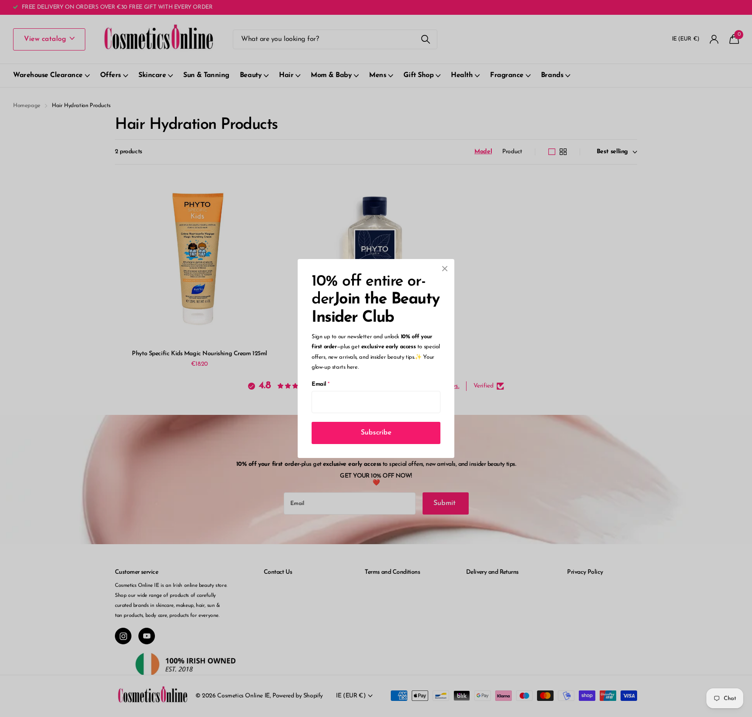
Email (320, 384)
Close (444, 268)
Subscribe (376, 432)
